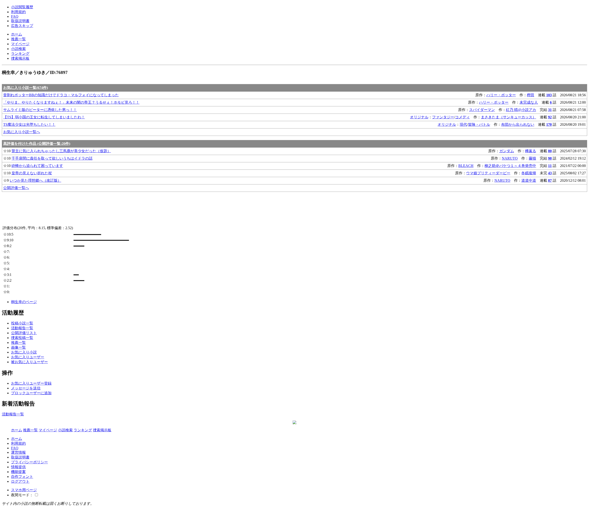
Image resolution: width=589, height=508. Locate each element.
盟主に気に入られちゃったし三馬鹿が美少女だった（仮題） (61, 151)
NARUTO (510, 158)
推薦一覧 (18, 39)
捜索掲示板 (20, 58)
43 (550, 173)
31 (550, 110)
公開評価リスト (24, 333)
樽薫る (530, 151)
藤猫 (532, 158)
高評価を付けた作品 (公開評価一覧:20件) (36, 144)
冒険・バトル (479, 124)
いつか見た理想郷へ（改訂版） (35, 180)
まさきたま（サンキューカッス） (508, 117)
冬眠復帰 (528, 173)
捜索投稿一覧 (22, 338)
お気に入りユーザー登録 (31, 383)
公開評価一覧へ (16, 188)
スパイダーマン (482, 110)
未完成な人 (529, 102)
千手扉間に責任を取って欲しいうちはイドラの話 (52, 158)
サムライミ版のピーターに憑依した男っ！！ (40, 110)
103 (549, 95)
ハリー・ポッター (501, 95)
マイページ (20, 44)
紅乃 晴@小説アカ (521, 110)
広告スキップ (22, 26)
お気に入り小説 (24, 352)
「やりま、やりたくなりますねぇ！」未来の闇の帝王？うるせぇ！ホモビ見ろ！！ (71, 102)
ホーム (16, 34)
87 (550, 180)
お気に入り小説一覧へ (21, 132)
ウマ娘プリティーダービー (488, 173)
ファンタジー (443, 117)
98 (550, 158)
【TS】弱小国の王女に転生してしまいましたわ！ (44, 117)
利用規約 (18, 12)
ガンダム (506, 151)
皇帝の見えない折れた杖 (32, 173)
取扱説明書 (20, 21)
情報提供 (18, 467)
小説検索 (18, 49)
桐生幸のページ (24, 302)
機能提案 (18, 472)
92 (550, 117)
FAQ (14, 16)
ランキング (20, 53)
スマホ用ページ (24, 490)
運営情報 (18, 452)
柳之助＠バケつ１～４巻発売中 (510, 166)
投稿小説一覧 (22, 323)
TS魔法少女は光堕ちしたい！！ (29, 124)
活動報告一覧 (22, 328)
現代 (463, 124)
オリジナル (419, 117)
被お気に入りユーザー (29, 362)
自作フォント (22, 477)
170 (549, 124)
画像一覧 (18, 347)
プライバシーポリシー (29, 462)
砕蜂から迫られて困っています (37, 166)
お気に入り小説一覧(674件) (25, 88)
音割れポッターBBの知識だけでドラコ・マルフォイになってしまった (61, 95)
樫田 (530, 95)
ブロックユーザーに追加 (31, 393)
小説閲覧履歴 (22, 7)
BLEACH (466, 166)
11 (550, 166)
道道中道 (528, 180)
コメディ (462, 117)
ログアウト (20, 481)
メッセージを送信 (25, 388)
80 (550, 151)
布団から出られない (517, 124)
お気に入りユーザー (27, 357)
